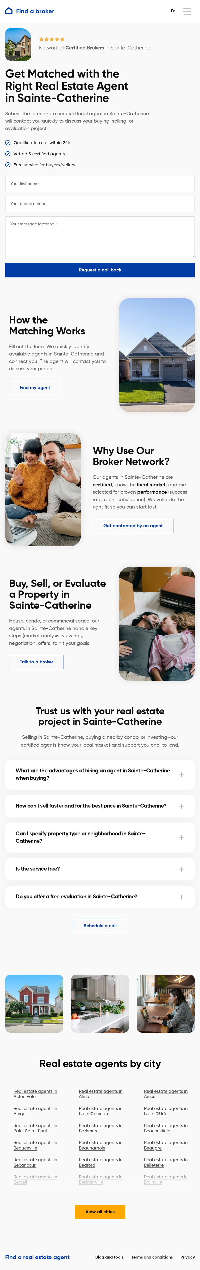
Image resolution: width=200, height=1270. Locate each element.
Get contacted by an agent (133, 526)
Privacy (187, 1257)
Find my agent (35, 387)
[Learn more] (181, 775)
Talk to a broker (36, 662)
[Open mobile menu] (187, 11)
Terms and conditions (152, 1257)
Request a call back (100, 270)
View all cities (100, 1212)
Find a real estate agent (37, 1257)
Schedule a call (100, 926)
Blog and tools (109, 1257)
